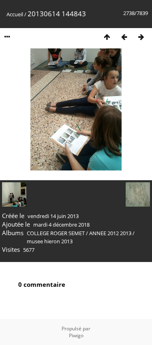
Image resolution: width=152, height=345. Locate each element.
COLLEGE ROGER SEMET (56, 233)
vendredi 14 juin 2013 (53, 216)
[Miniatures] (107, 36)
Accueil (14, 14)
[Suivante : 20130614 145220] (141, 36)
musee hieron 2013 (50, 241)
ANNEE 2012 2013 (110, 233)
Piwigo (76, 335)
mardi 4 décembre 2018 (61, 224)
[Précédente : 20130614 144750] (124, 36)
